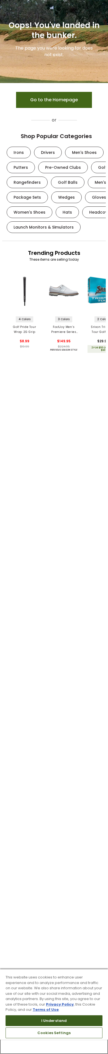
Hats (67, 212)
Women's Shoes (29, 212)
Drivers (48, 152)
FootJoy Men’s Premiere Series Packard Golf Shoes (63, 330)
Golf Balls (68, 182)
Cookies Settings (54, 1032)
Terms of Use (46, 1009)
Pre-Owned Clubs (63, 167)
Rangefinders (27, 182)
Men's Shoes (84, 152)
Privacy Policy (60, 1004)
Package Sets (27, 197)
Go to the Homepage (54, 100)
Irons (19, 152)
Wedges (66, 197)
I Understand (54, 1020)
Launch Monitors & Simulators (44, 227)
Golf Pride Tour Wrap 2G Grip (24, 329)
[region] (54, 1011)
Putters (21, 167)
